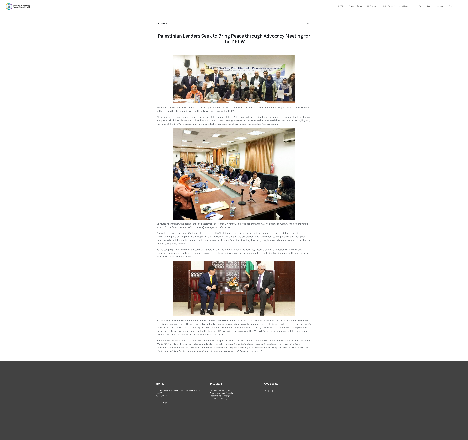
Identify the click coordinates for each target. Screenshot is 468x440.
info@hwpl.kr (163, 402)
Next (307, 23)
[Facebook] (269, 391)
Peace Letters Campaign (220, 396)
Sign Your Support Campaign (222, 393)
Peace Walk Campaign (219, 398)
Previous (162, 23)
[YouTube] (272, 391)
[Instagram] (265, 391)
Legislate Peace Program (220, 390)
